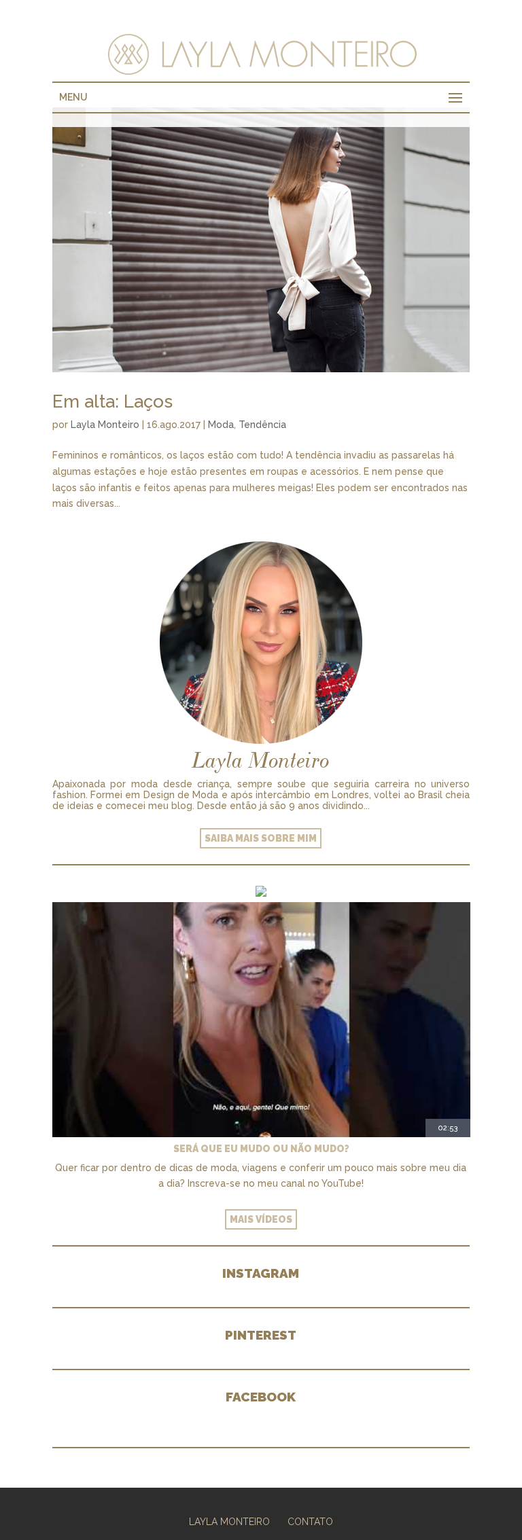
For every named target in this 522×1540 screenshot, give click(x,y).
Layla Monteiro (105, 424)
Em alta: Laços (112, 401)
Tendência (262, 424)
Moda (221, 424)
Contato (310, 1521)
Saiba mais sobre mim (261, 838)
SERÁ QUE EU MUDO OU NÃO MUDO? (261, 1148)
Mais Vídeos (261, 1219)
